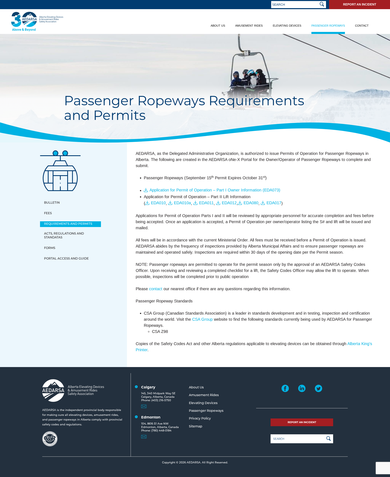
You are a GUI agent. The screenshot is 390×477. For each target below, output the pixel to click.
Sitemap (195, 426)
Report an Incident (359, 4)
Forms (49, 248)
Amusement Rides (249, 25)
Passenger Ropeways (328, 25)
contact (155, 289)
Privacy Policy (200, 418)
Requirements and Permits (68, 224)
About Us (218, 25)
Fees (48, 213)
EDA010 (158, 203)
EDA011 (206, 203)
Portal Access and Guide (66, 258)
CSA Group (202, 319)
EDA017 (273, 203)
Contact (362, 25)
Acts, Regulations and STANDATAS (64, 235)
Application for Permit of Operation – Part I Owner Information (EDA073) (215, 190)
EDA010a (182, 203)
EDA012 (229, 203)
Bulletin (52, 202)
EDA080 (251, 203)
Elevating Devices (287, 25)
